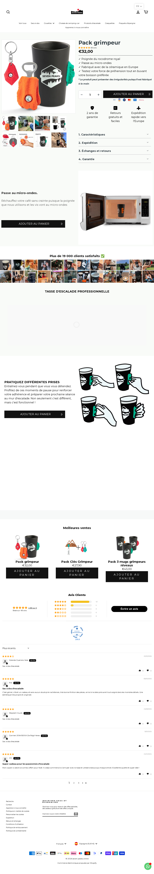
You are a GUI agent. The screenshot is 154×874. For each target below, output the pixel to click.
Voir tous (22, 23)
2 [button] (73, 783)
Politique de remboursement (17, 828)
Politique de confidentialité (16, 831)
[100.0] (77, 632)
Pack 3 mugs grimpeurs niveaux (127, 563)
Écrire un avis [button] (129, 608)
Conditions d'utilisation (15, 824)
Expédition (10, 818)
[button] (84, 48)
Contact (9, 805)
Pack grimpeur (99, 43)
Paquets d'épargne (127, 23)
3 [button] (78, 783)
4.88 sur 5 (32, 608)
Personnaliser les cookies (15, 814)
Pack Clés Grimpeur (77, 562)
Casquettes (109, 23)
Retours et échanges (13, 821)
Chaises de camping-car (69, 23)
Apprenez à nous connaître (77, 27)
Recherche (10, 801)
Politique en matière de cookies (17, 811)
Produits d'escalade (92, 23)
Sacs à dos (35, 23)
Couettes (48, 23)
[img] (8, 656)
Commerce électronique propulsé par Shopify (77, 863)
